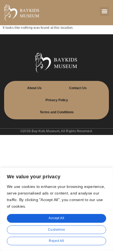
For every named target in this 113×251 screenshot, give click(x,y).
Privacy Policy (57, 100)
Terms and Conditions (57, 112)
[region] (56, 209)
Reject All (56, 241)
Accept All (56, 218)
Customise (56, 230)
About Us (34, 88)
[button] (104, 11)
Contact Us (78, 88)
